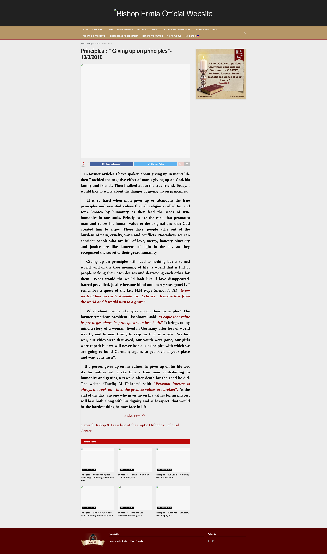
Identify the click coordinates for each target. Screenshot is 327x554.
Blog (132, 541)
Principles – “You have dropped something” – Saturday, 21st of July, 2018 (97, 477)
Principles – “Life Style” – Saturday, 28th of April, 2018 (172, 514)
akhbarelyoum (107, 43)
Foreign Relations (205, 29)
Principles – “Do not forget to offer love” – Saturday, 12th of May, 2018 (97, 514)
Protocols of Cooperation (124, 36)
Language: (191, 36)
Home (85, 29)
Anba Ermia (98, 29)
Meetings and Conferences (176, 29)
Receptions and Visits (94, 36)
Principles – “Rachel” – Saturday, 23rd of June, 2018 (133, 476)
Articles (97, 43)
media (154, 29)
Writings (141, 29)
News (110, 29)
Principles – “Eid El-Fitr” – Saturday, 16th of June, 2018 (172, 476)
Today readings (125, 29)
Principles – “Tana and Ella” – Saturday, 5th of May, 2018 (132, 514)
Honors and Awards (152, 36)
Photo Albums (174, 36)
